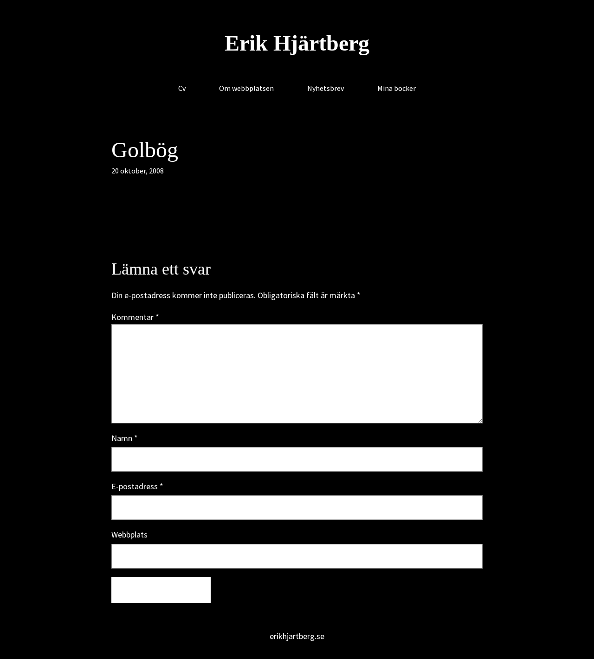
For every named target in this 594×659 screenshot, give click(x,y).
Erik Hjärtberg (297, 43)
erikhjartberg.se (297, 636)
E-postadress (137, 486)
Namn (124, 438)
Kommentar (135, 317)
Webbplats (129, 534)
